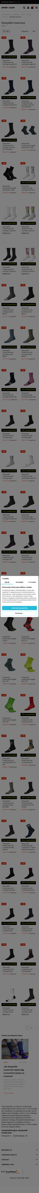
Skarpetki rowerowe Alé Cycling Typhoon (28, 188)
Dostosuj (18, 613)
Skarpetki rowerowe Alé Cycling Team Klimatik (7, 804)
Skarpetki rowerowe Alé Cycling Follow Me (9, 395)
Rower (6, 1062)
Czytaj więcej (8, 1093)
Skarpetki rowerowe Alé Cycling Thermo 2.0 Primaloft (28, 104)
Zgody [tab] (7, 582)
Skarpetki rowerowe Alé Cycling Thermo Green (28, 804)
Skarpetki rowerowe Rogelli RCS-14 (28, 639)
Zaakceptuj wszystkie (20, 608)
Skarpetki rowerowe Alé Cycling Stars (7, 929)
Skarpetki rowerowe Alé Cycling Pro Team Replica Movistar (28, 847)
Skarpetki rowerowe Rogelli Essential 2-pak (28, 145)
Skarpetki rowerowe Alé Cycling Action (27, 720)
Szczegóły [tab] (19, 582)
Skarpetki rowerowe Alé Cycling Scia (7, 557)
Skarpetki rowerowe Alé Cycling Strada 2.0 (29, 476)
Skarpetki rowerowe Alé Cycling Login (27, 557)
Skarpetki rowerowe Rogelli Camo (9, 639)
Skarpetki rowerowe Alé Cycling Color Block (7, 311)
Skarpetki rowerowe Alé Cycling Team (7, 1010)
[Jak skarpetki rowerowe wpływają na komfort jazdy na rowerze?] (15, 1049)
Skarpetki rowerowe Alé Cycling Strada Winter (8, 847)
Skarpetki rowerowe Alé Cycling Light (7, 436)
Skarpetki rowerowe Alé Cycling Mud (27, 969)
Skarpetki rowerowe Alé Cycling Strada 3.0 (9, 62)
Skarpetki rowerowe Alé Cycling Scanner (8, 888)
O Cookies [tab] (32, 582)
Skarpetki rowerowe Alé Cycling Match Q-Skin (9, 761)
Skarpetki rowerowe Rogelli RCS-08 (9, 679)
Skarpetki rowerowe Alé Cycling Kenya (27, 760)
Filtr (7, 31)
